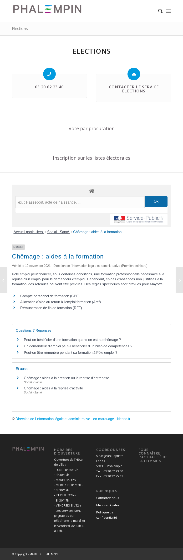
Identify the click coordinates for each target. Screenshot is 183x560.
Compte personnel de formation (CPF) (50, 296)
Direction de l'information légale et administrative (52, 419)
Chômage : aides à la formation (97, 232)
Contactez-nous (107, 498)
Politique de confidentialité (106, 514)
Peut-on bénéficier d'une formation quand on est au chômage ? (72, 340)
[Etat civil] (179, 280)
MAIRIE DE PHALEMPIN (44, 554)
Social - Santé (58, 232)
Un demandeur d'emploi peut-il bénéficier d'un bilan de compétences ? (78, 346)
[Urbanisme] (3, 280)
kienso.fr (123, 419)
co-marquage (103, 419)
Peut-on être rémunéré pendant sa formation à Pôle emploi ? (70, 352)
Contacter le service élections (134, 89)
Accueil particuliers (29, 232)
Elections (20, 28)
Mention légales (107, 505)
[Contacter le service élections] (133, 74)
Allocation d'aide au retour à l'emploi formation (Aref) (60, 302)
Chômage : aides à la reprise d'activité (53, 388)
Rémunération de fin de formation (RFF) (51, 308)
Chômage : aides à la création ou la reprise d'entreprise (66, 378)
